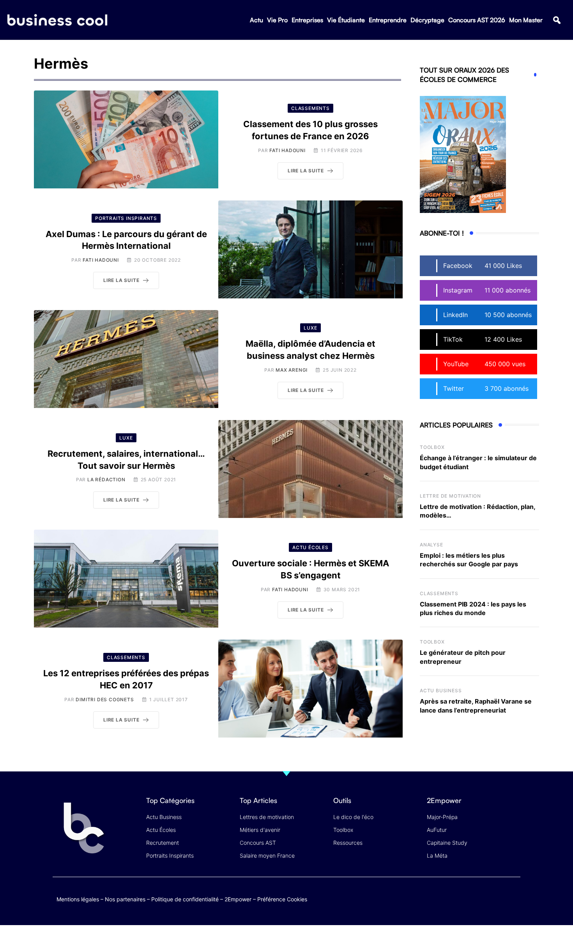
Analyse (431, 545)
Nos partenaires (125, 899)
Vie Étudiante (346, 20)
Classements (439, 593)
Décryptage (427, 20)
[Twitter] (452, 898)
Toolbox (432, 447)
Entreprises (307, 20)
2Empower (238, 899)
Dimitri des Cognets (105, 699)
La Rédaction (106, 479)
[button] (556, 20)
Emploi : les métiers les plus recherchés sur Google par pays (469, 559)
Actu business (441, 690)
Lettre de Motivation (450, 496)
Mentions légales (78, 899)
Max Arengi (292, 370)
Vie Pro (277, 20)
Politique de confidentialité (185, 899)
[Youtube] (482, 898)
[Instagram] (513, 898)
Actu (256, 20)
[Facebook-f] (467, 898)
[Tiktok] (497, 898)
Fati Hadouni (287, 150)
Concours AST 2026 (476, 20)
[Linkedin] (513, 903)
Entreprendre (388, 20)
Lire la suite (306, 171)
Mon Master (526, 20)
